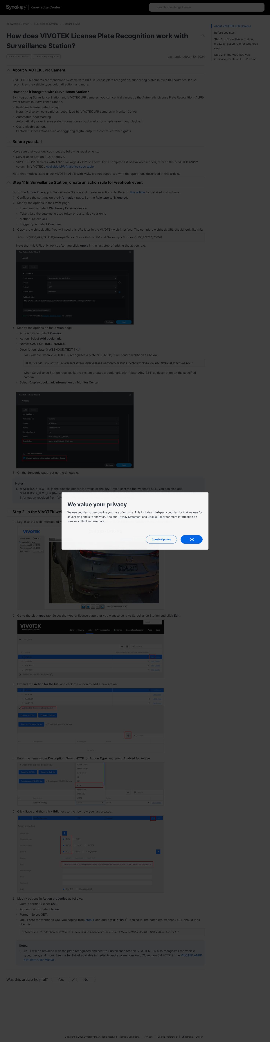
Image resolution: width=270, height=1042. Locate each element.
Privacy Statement (129, 517)
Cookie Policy (156, 517)
